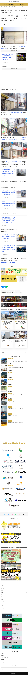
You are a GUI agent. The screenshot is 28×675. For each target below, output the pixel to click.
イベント (2, 599)
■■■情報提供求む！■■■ (8, 262)
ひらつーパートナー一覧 (5, 531)
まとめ (2, 592)
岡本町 (12, 290)
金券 (16, 292)
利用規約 (2, 655)
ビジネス (2, 601)
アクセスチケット (5, 290)
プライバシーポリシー (4, 657)
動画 (1, 596)
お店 (1, 594)
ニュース (2, 587)
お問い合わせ (3, 608)
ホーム (2, 585)
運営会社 (2, 659)
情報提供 (2, 653)
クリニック (3, 597)
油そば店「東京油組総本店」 (15, 112)
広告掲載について (4, 661)
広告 (1, 607)
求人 (1, 603)
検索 (25, 352)
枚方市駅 (18, 290)
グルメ (2, 590)
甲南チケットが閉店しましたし (13, 161)
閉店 (20, 292)
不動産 (2, 605)
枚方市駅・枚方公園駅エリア (7, 292)
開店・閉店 (25, 15)
